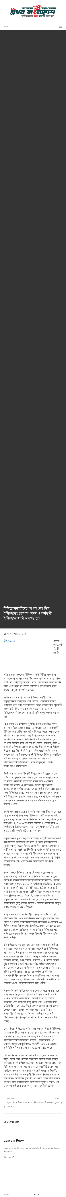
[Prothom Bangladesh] (33, 11)
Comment (9, 1157)
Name (7, 1194)
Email (37, 1194)
